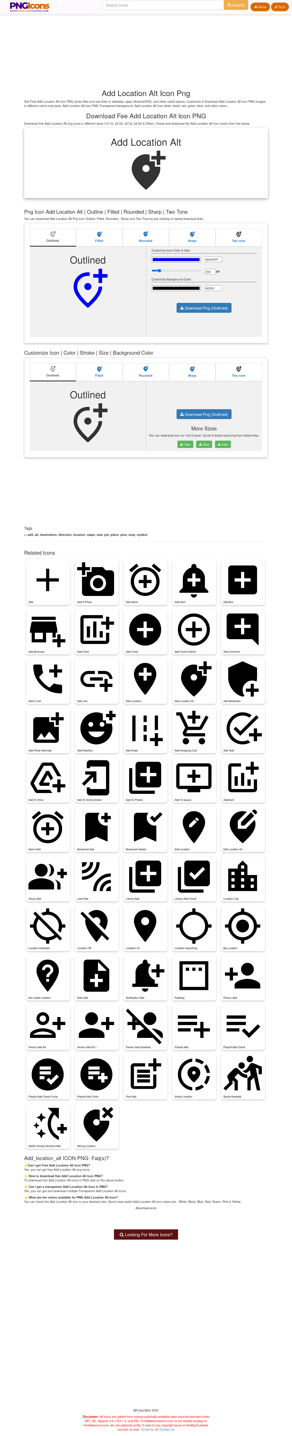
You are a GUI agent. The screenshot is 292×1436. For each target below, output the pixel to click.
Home (261, 7)
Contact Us (166, 1429)
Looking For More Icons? (148, 1234)
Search (238, 5)
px (218, 271)
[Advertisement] (148, 44)
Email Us (147, 1429)
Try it (281, 7)
